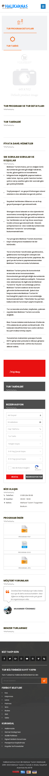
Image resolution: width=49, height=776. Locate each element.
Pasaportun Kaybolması (15, 743)
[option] (24, 600)
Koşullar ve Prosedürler (14, 746)
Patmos (8, 703)
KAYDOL (44, 680)
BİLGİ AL (14, 477)
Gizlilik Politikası (11, 735)
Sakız (7, 718)
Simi (6, 707)
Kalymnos (9, 696)
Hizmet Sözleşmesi (13, 732)
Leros (7, 700)
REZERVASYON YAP (34, 477)
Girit (6, 714)
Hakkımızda (10, 728)
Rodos (7, 710)
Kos (6, 693)
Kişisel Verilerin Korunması (15, 739)
